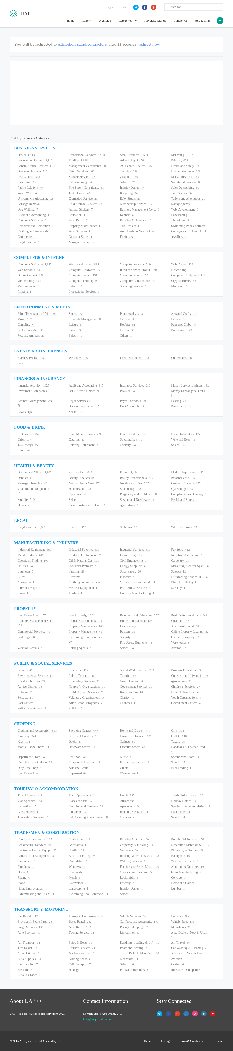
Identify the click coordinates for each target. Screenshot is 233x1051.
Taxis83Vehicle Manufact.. (139, 953)
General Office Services (36, 166)
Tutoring (128, 675)
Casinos (127, 319)
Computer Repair (83, 275)
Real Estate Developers (189, 615)
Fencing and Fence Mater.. (139, 866)
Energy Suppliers (133, 566)
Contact (218, 1041)
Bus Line (25, 970)
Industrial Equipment (34, 549)
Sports (76, 313)
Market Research (185, 176)
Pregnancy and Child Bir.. (139, 494)
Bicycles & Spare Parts (36, 921)
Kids (24, 741)
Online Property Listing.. (190, 631)
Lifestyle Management (85, 319)
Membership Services (136, 204)
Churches (127, 703)
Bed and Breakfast (134, 811)
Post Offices (27, 703)
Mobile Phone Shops (33, 747)
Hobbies (127, 324)
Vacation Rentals (30, 648)
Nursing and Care (134, 483)
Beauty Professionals (136, 478)
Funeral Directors (185, 692)
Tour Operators (82, 795)
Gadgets (127, 741)
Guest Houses (29, 811)
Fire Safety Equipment (136, 642)
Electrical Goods (83, 736)
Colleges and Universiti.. (188, 231)
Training (129, 171)
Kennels (127, 215)
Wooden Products (185, 861)
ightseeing (78, 811)
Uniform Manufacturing (35, 198)
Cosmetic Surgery (186, 483)
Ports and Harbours (134, 970)
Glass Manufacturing (186, 872)
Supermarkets (131, 439)
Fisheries (127, 577)
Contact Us (180, 20)
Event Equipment (134, 357)
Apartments (130, 806)
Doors (23, 872)
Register (124, 7)
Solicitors (128, 527)
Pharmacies (80, 472)
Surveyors (26, 861)
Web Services (29, 270)
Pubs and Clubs (183, 324)
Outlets (179, 736)
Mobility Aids (29, 499)
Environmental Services (35, 675)
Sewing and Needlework (137, 499)
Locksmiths (129, 877)
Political (76, 708)
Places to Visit (80, 801)
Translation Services (33, 817)
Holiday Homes (183, 801)
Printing (179, 160)
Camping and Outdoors (35, 762)
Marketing (182, 155)
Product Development (86, 555)
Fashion (178, 319)
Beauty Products (82, 478)
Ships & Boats (80, 942)
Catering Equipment (84, 445)
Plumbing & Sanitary (187, 850)
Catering (77, 439)
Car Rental (28, 916)
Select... (127, 182)
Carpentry (180, 560)
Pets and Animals (31, 335)
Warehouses (180, 642)
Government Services (136, 686)
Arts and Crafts (184, 313)
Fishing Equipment (134, 762)
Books (75, 741)
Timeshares (180, 220)
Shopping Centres (83, 730)
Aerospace (26, 582)
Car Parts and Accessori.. (137, 582)
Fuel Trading (181, 768)
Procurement (181, 406)
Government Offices (186, 703)
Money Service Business (190, 385)
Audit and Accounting (33, 215)
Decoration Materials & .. (190, 845)
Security (178, 588)
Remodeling (79, 861)
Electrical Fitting (183, 582)
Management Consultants (88, 166)
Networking (182, 270)
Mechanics (129, 959)
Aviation (178, 959)
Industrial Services (135, 549)
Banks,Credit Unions (84, 391)
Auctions (178, 648)
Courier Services (82, 948)
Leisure (76, 324)
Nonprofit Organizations (87, 686)
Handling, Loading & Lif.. (140, 942)
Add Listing (202, 20)
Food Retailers (132, 434)
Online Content (31, 275)
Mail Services (29, 286)
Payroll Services (133, 401)
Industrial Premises (83, 566)
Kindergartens (131, 692)
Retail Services (81, 171)
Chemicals (77, 872)
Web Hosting (29, 281)
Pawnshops (26, 412)
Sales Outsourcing (185, 187)
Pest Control (29, 176)
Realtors (127, 631)
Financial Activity (33, 385)
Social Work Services (137, 670)
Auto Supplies (79, 231)
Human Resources (186, 171)
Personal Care (183, 478)
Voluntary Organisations (87, 697)
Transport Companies (86, 916)
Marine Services (81, 953)
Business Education (186, 670)
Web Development (184, 209)
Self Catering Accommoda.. (88, 817)
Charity (127, 697)
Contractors (27, 236)
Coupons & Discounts (85, 762)
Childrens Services (185, 686)
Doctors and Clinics (35, 472)
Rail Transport (80, 964)
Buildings (26, 637)
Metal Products (30, 555)
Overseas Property (185, 637)
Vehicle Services (133, 916)
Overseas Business (32, 171)
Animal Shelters (81, 209)
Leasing (178, 401)
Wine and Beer (183, 439)
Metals (75, 877)
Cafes (24, 439)
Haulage (76, 970)
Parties (75, 330)
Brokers (127, 391)
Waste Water (28, 193)
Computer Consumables (137, 281)
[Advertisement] (116, 93)
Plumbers (26, 866)
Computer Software (32, 220)
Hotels (127, 795)
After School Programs (85, 703)
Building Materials (134, 839)
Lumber (178, 888)
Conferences (181, 357)
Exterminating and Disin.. (87, 505)
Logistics (180, 916)
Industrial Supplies (84, 549)
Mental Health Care (84, 483)
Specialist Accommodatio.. (190, 806)
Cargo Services (30, 927)
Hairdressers (80, 489)
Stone (23, 593)
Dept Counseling (132, 406)
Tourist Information (187, 795)
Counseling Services (84, 681)
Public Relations (30, 187)
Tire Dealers (129, 226)
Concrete (178, 877)
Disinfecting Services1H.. (189, 577)
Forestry (127, 883)
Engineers (128, 236)
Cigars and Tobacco (136, 736)
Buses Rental (80, 921)
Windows (77, 866)
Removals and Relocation (35, 226)
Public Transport (82, 675)
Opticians (77, 494)
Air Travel (180, 942)
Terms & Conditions (191, 1041)
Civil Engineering (134, 560)
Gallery (86, 20)
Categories (126, 20)
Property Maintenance (84, 226)
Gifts (177, 730)
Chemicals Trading (33, 560)
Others (27, 155)
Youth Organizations (186, 697)
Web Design (182, 264)
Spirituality (130, 489)
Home (70, 20)
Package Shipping (134, 927)
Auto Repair (78, 220)
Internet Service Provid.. (139, 270)
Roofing (76, 850)
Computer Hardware (85, 270)
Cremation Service (83, 198)
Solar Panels (130, 571)
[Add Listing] (220, 20)
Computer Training (84, 281)
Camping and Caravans (86, 806)
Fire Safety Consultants (86, 187)
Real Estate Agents (33, 615)
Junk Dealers (79, 193)
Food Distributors (185, 434)
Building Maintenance (136, 220)
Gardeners (129, 850)
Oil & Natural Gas (84, 560)
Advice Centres (30, 686)
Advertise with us (155, 20)
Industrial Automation (188, 555)
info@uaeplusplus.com (97, 1019)
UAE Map (105, 20)
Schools (26, 670)
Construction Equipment (36, 856)
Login (109, 7)
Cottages (127, 817)
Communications (134, 275)
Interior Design (132, 187)
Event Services (32, 357)
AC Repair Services (136, 166)
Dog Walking (28, 209)
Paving (24, 877)
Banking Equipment (84, 406)
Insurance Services (135, 385)
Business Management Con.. (140, 209)
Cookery (128, 445)
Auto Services (29, 932)
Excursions (180, 811)
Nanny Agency (182, 204)
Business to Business (35, 160)
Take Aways (28, 445)
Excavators (77, 883)
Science (178, 571)
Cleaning (129, 176)
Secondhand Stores (185, 757)
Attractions (129, 801)
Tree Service (181, 193)
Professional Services (87, 155)
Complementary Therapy (189, 494)
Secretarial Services (186, 182)
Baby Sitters (130, 198)
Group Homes (131, 681)
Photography (131, 313)
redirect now (149, 44)
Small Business (134, 155)
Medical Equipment (188, 472)
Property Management (85, 631)
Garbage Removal (32, 204)
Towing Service (81, 932)
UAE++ (61, 1041)
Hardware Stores (82, 747)
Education (77, 215)
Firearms (76, 577)
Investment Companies (35, 391)
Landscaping (181, 215)
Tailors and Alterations (188, 198)
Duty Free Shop (29, 768)
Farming (77, 571)
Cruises (177, 964)
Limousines (130, 932)
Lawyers (77, 527)
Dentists (26, 478)
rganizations (129, 505)
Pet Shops (77, 757)
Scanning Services (134, 286)
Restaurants (28, 434)
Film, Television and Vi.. (37, 313)
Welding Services (133, 861)
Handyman (180, 856)
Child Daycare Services (86, 692)
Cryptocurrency (183, 281)
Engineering (131, 555)
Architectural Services (34, 845)
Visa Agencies (30, 801)
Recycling (129, 193)
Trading (78, 160)
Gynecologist (182, 489)
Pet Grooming (80, 182)
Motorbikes (181, 927)
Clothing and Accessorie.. (36, 231)
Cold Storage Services (85, 204)
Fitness (129, 472)
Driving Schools (82, 959)
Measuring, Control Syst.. (190, 566)
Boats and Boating (134, 948)
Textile (178, 741)
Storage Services (83, 176)
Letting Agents (80, 648)
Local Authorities (31, 681)
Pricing (165, 1041)
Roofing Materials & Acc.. (139, 856)
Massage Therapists (83, 242)
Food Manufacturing (85, 434)
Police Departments (32, 708)
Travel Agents (30, 795)
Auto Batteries (29, 953)
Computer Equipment (188, 275)
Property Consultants (85, 620)
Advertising (132, 160)
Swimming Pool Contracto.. (191, 226)
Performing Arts (30, 330)
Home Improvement (136, 620)
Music (25, 319)
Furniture (27, 182)
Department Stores (32, 757)
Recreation (27, 806)
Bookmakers (181, 330)
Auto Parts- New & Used (189, 953)
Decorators (78, 845)
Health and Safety (186, 166)
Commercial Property (34, 631)
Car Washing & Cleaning (189, 948)
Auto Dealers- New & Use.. (139, 231)
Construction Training (136, 872)
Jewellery (179, 236)
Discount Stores (80, 236)
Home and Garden (135, 730)
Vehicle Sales (183, 921)
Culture (127, 330)
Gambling (26, 324)
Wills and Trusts (184, 527)
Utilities (25, 566)
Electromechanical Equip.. (37, 850)
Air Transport (29, 942)
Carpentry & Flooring (136, 845)
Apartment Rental (185, 626)
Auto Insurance (29, 975)
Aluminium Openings (187, 866)
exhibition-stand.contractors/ (82, 44)
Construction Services (35, 839)
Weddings (78, 357)
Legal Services (29, 242)
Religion (25, 692)
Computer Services (135, 264)
